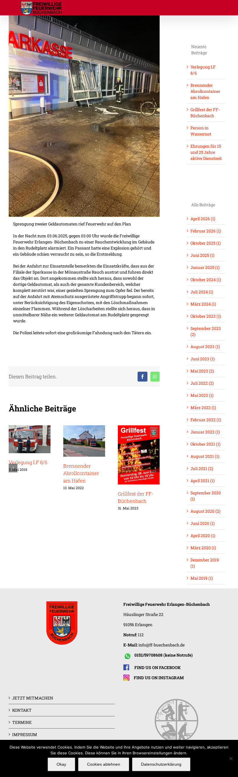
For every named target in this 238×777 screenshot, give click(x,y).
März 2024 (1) (203, 304)
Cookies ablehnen (103, 764)
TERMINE (22, 722)
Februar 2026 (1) (205, 231)
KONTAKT (22, 710)
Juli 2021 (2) (201, 468)
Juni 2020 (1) (202, 523)
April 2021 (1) (202, 480)
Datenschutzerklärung (161, 764)
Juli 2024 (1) (201, 291)
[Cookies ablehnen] (231, 758)
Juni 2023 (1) (202, 359)
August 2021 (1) (204, 456)
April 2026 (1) (202, 218)
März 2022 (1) (203, 407)
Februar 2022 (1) (205, 419)
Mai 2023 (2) (202, 371)
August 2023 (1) (205, 346)
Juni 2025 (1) (202, 255)
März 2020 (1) (203, 547)
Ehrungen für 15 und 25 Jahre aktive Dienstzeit (206, 152)
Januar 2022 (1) (205, 432)
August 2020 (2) (205, 511)
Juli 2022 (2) (202, 383)
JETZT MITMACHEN (32, 698)
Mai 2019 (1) (201, 578)
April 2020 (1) (202, 535)
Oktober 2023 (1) (205, 316)
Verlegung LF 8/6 (28, 462)
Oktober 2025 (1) (205, 243)
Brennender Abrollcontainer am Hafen (81, 473)
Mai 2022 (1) (201, 395)
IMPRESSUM (24, 734)
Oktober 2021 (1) (205, 444)
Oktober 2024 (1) (205, 279)
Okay (61, 764)
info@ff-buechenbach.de (161, 645)
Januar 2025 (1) (204, 267)
